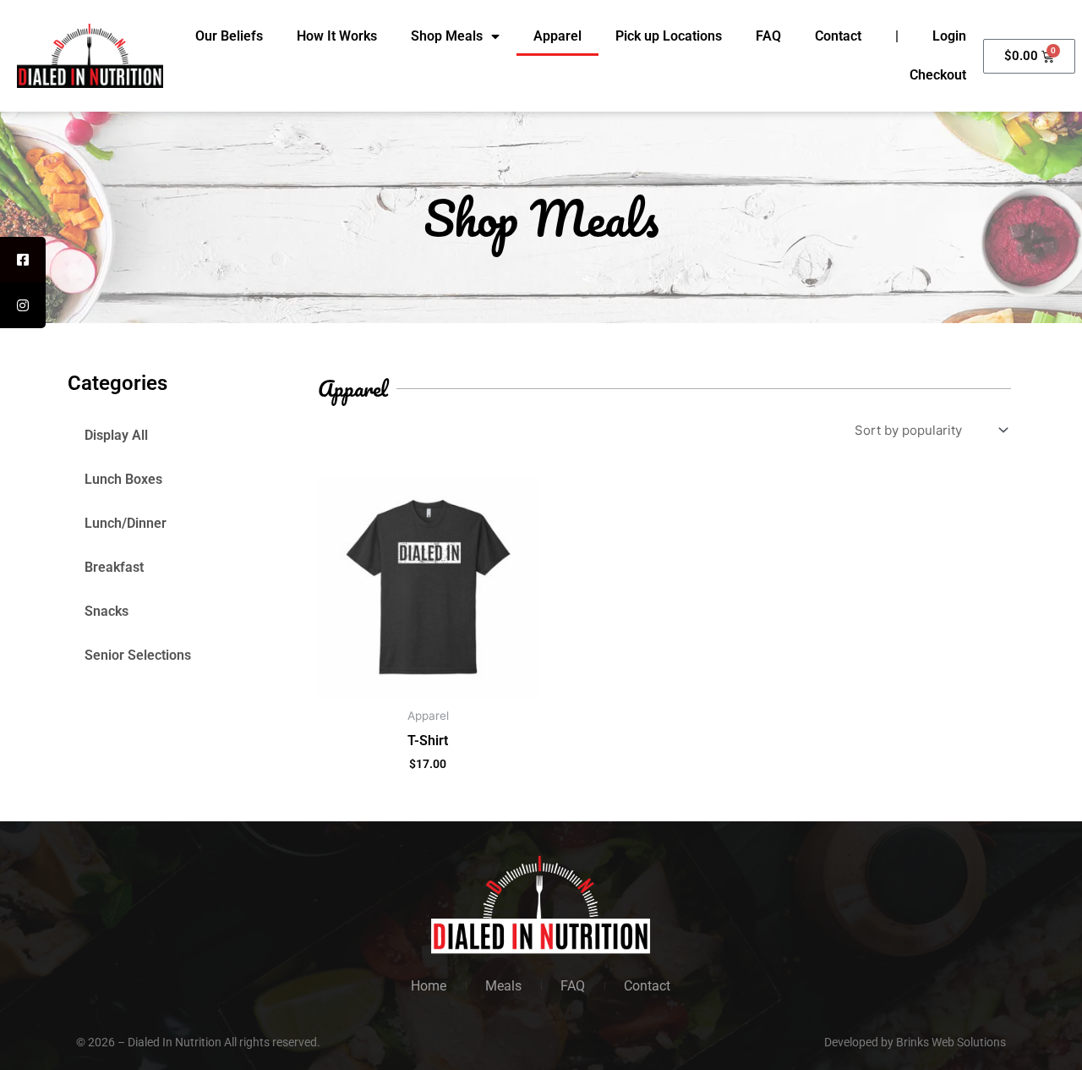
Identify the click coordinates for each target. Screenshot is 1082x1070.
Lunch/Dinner (126, 523)
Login (949, 36)
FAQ (768, 36)
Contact (838, 36)
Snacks (106, 611)
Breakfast (114, 567)
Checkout (938, 75)
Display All (116, 435)
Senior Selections (138, 655)
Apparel (557, 36)
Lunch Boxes (123, 479)
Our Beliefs (229, 36)
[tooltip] (23, 260)
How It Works (337, 36)
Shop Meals (447, 36)
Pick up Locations (668, 36)
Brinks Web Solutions (951, 1042)
